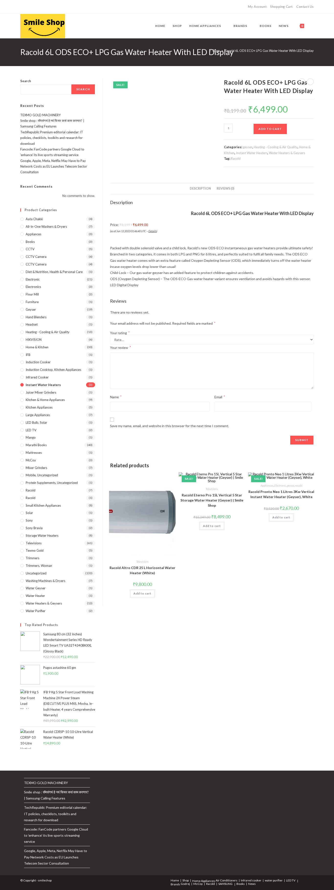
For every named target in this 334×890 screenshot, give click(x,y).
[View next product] (310, 81)
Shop (185, 880)
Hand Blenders (36, 317)
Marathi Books (36, 445)
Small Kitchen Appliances (43, 505)
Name (116, 397)
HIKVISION (34, 340)
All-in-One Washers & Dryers (46, 226)
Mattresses (34, 453)
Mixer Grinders (36, 468)
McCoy (31, 460)
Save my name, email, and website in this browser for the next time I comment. (169, 426)
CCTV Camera (36, 257)
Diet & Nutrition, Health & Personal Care (54, 272)
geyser (247, 147)
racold (298, 485)
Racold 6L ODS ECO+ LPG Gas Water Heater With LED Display (269, 51)
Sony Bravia (34, 528)
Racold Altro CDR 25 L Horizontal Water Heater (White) (142, 570)
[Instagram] (44, 6)
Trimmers (32, 558)
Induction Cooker (38, 362)
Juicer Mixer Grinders (41, 392)
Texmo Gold (35, 550)
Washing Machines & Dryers (45, 581)
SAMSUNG (225, 884)
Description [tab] (200, 188)
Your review (120, 347)
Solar (29, 513)
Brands (175, 884)
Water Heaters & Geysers (287, 153)
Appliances (267, 485)
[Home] (206, 51)
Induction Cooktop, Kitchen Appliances (53, 370)
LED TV (31, 430)
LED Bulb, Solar (36, 422)
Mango (31, 437)
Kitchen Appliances (39, 407)
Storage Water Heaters (42, 535)
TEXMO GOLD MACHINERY (40, 115)
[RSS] (61, 6)
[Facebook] (27, 6)
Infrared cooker (37, 377)
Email (219, 397)
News (252, 884)
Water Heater (35, 596)
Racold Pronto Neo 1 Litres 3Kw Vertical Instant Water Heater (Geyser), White (281, 494)
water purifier (35, 611)
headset (32, 324)
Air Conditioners (226, 880)
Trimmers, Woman (39, 566)
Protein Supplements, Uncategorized (52, 483)
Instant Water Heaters (251, 153)
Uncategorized (36, 573)
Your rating (120, 333)
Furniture (32, 302)
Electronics (33, 287)
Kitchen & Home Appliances (45, 400)
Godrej (185, 884)
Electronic (280, 485)
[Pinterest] (33, 6)
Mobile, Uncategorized (42, 475)
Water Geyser (35, 588)
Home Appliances (203, 881)
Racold (236, 158)
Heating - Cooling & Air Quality (276, 147)
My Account (257, 7)
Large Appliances (38, 415)
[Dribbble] (38, 6)
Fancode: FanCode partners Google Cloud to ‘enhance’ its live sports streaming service (56, 835)
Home (175, 880)
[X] (22, 6)
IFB (28, 355)
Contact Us (305, 7)
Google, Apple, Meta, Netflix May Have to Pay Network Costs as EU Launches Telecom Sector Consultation (53, 166)
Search (25, 81)
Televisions (142, 561)
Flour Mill (32, 294)
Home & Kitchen (37, 347)
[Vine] (55, 6)
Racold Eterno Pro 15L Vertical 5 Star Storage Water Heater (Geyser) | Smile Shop (211, 500)
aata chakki (34, 219)
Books (30, 242)
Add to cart (270, 129)
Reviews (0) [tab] (225, 188)
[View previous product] (302, 81)
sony (29, 520)
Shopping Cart (281, 7)
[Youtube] (50, 6)
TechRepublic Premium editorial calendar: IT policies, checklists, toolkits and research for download (51, 138)
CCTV (30, 249)
